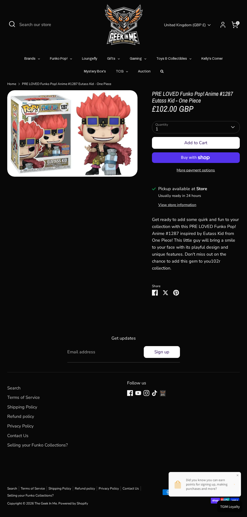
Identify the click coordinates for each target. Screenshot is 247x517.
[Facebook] (130, 393)
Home (11, 84)
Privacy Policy (20, 426)
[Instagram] (146, 393)
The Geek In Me (45, 503)
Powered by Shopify (73, 503)
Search (14, 388)
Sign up (161, 352)
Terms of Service (23, 397)
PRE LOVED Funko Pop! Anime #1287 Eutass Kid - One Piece (66, 84)
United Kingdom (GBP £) (185, 25)
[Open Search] (12, 24)
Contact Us (17, 436)
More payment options (196, 170)
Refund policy (20, 416)
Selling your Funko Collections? (37, 445)
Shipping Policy (22, 407)
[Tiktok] (155, 393)
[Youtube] (138, 393)
